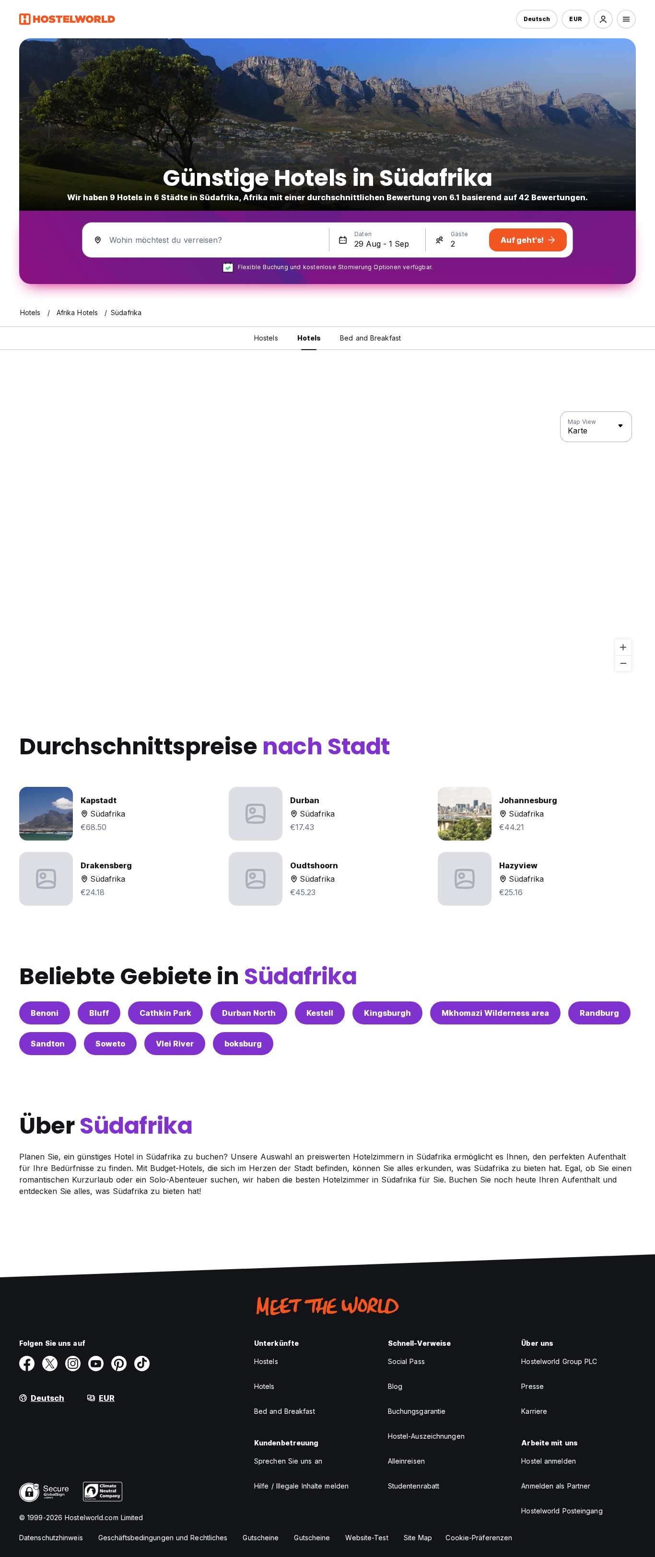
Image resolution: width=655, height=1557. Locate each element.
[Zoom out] (623, 663)
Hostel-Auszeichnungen (426, 1436)
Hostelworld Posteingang (561, 1511)
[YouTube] (96, 1363)
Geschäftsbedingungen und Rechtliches (163, 1538)
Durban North (249, 1013)
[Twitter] (50, 1363)
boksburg (243, 1043)
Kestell (319, 1013)
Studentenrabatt (414, 1486)
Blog (395, 1386)
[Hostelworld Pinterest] (119, 1363)
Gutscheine (261, 1538)
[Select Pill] (603, 19)
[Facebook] (27, 1363)
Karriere (534, 1411)
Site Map (418, 1538)
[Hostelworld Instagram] (73, 1363)
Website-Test (366, 1538)
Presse (532, 1386)
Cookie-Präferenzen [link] (478, 1538)
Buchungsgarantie (417, 1411)
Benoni (44, 1013)
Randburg (599, 1013)
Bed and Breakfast (284, 1411)
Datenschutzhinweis (51, 1538)
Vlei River (175, 1043)
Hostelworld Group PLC (559, 1361)
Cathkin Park (165, 1013)
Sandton (48, 1043)
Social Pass (406, 1361)
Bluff (99, 1013)
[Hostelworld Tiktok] (142, 1363)
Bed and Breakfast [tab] (370, 338)
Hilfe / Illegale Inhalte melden (301, 1486)
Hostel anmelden (548, 1461)
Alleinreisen (406, 1461)
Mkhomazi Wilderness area (495, 1013)
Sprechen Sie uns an (288, 1461)
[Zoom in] (623, 647)
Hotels (264, 1386)
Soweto (110, 1043)
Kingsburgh (387, 1013)
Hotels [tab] (309, 338)
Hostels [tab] (266, 338)
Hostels (266, 1361)
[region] (327, 542)
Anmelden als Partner (555, 1486)
